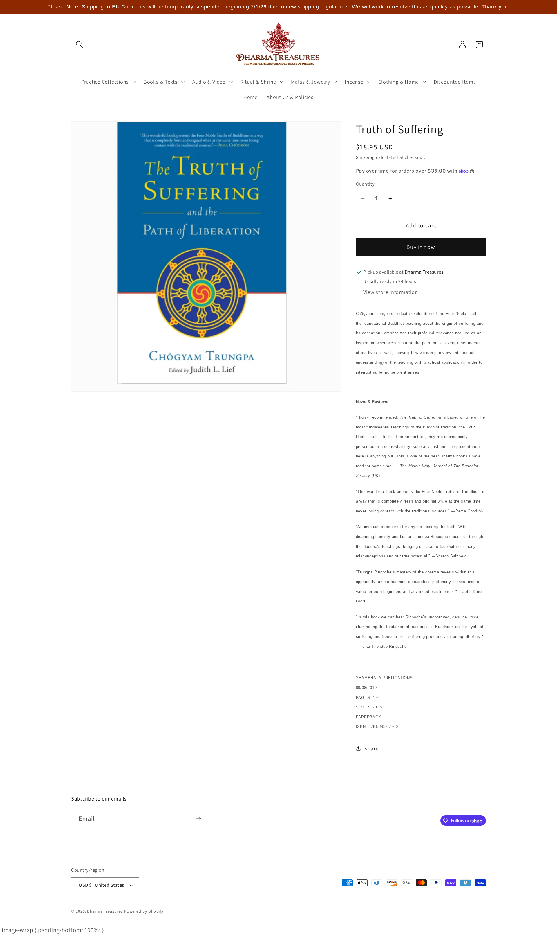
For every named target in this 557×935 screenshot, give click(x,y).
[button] (79, 44)
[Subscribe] (198, 819)
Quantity (365, 184)
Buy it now (420, 247)
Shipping (365, 157)
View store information (390, 291)
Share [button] (371, 748)
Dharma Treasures (105, 911)
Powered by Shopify (144, 911)
